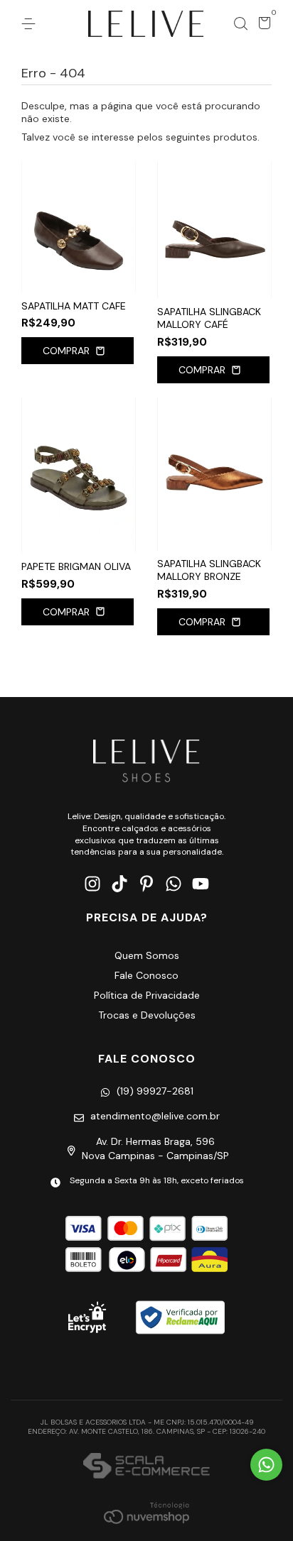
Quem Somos (146, 955)
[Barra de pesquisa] (240, 24)
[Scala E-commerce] (146, 1467)
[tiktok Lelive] (119, 884)
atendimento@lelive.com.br (155, 1115)
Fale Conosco (146, 975)
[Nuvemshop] (146, 1512)
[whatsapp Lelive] (173, 884)
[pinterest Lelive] (146, 884)
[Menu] (31, 24)
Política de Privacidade (147, 995)
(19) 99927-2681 (155, 1091)
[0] (262, 25)
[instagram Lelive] (92, 884)
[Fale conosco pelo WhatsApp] (266, 1465)
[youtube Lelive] (200, 884)
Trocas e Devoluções (147, 1015)
